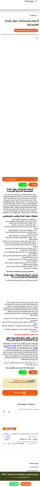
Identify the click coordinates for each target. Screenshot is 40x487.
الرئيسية (32, 15)
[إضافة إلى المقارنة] (9, 412)
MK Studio (14, 477)
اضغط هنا (10, 271)
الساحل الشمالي (32, 436)
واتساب (24, 184)
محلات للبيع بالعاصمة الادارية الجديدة (26, 30)
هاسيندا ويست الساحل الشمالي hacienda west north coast (24, 434)
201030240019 (34, 467)
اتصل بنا (34, 184)
